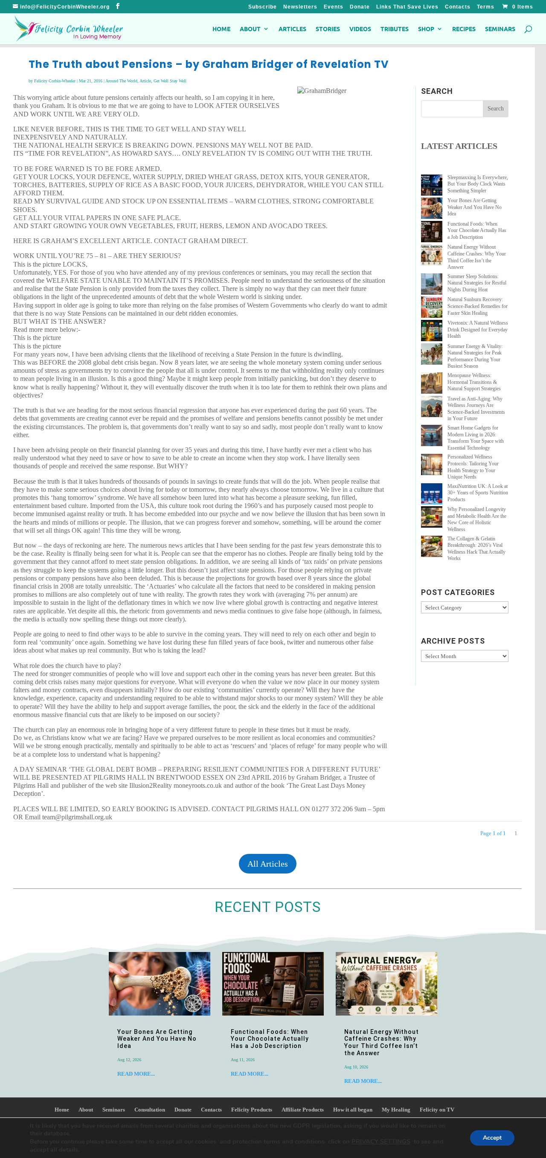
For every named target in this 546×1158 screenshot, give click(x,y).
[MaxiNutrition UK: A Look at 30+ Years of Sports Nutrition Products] (431, 495)
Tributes (394, 29)
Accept (492, 1138)
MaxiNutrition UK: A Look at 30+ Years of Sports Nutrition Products (477, 492)
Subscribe (262, 7)
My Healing (396, 1109)
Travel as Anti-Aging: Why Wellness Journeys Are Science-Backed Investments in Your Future (476, 409)
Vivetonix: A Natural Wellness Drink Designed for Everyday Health (477, 329)
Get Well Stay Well (170, 80)
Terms (485, 7)
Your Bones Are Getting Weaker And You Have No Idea (474, 207)
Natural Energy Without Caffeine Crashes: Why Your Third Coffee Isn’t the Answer (476, 257)
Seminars (500, 29)
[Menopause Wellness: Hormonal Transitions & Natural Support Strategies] (431, 384)
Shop (426, 29)
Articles (292, 29)
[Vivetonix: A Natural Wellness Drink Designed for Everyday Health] (431, 331)
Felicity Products (251, 1109)
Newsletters (300, 7)
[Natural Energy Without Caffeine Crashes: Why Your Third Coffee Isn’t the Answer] (431, 255)
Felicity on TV (437, 1109)
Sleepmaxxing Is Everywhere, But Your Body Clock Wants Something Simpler (477, 184)
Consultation (149, 1109)
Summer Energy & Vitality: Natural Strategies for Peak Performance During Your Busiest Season (474, 356)
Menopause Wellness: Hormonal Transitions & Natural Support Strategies (474, 382)
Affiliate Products (303, 1109)
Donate (360, 7)
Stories (328, 29)
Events (333, 7)
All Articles (267, 863)
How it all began (352, 1109)
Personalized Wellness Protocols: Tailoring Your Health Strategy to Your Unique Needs (473, 467)
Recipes (464, 29)
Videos (360, 29)
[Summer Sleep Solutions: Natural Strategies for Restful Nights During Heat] (431, 285)
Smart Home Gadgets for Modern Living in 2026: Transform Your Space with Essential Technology (475, 438)
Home (221, 29)
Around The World (121, 80)
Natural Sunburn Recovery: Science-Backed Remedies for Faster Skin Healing (477, 306)
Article (145, 80)
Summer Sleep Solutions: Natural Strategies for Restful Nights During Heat (476, 283)
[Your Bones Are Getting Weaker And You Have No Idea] (431, 209)
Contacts (457, 7)
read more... (136, 1074)
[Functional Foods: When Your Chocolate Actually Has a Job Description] (431, 232)
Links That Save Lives (407, 7)
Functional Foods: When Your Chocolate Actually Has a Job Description (476, 230)
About (250, 29)
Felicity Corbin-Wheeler (55, 80)
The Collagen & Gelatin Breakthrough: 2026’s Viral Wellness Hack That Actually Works (476, 549)
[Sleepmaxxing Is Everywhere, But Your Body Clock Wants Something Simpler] (431, 186)
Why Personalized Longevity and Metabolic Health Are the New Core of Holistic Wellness (476, 519)
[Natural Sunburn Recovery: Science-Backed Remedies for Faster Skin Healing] (431, 308)
